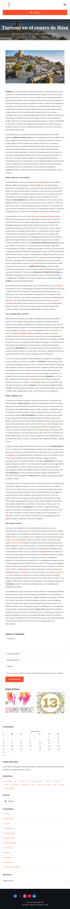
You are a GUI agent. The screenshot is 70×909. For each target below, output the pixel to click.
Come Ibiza (57, 781)
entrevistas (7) (9, 838)
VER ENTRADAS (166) (11, 867)
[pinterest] (29, 896)
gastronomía (25, 785)
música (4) (7, 857)
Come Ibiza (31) (9, 833)
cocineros (48, 781)
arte (15, 781)
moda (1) (7, 852)
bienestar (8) (8, 819)
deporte (6, 785)
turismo (43, 34)
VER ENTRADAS (52, 34)
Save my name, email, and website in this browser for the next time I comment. (35, 673)
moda (48, 785)
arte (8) (6, 814)
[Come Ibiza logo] (8, 2)
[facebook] (15, 896)
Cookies (45, 904)
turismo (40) (8, 862)
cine (28, 781)
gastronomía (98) (10, 843)
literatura (41, 785)
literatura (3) (8, 848)
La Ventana (32, 379)
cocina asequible (37, 781)
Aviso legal (25, 904)
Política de (33, 904)
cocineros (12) (8, 828)
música (55, 785)
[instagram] (25, 896)
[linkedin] (34, 896)
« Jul (4, 755)
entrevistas (14, 785)
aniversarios (8, 781)
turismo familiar (9, 788)
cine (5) (6, 823)
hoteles (33, 785)
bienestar (22, 781)
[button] (6, 703)
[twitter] (20, 896)
